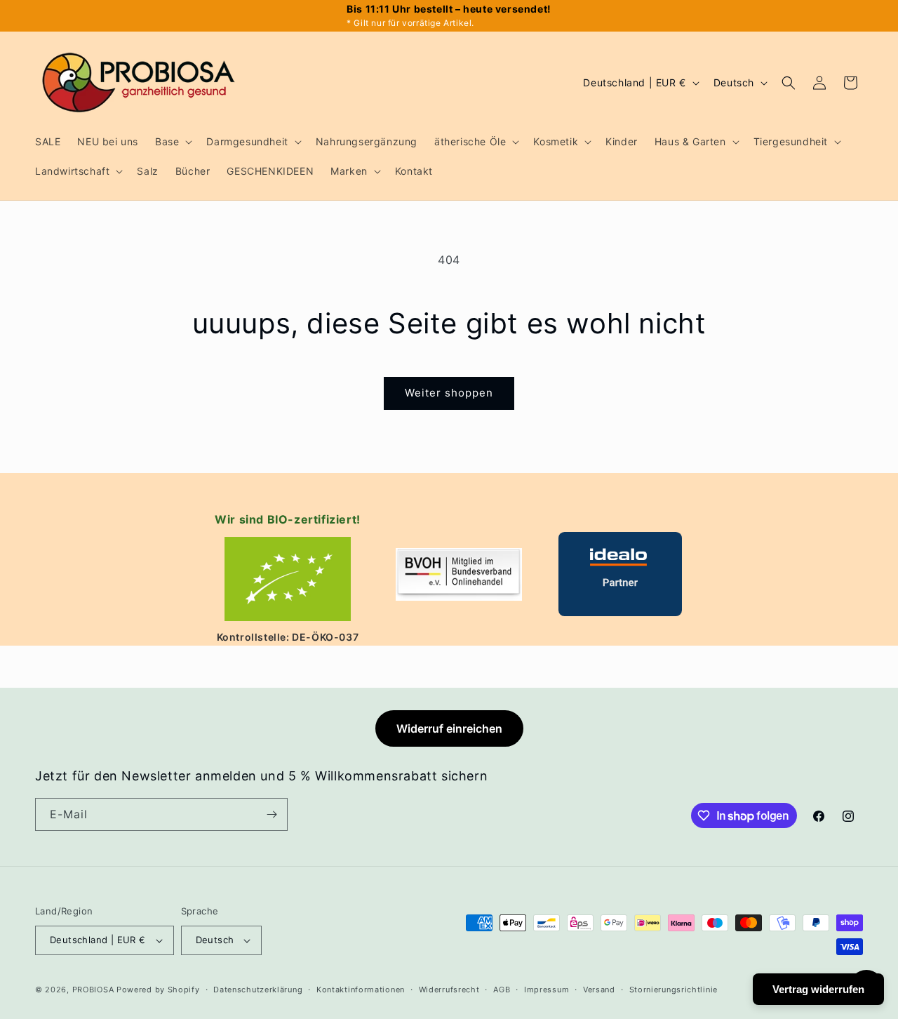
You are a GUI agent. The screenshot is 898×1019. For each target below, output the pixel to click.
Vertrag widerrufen (818, 989)
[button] (172, 141)
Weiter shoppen (449, 392)
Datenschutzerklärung (257, 989)
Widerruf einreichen (449, 728)
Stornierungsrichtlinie (673, 989)
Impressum (546, 989)
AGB (501, 989)
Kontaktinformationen (360, 989)
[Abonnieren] (271, 814)
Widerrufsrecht (449, 989)
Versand (599, 989)
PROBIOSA (93, 989)
